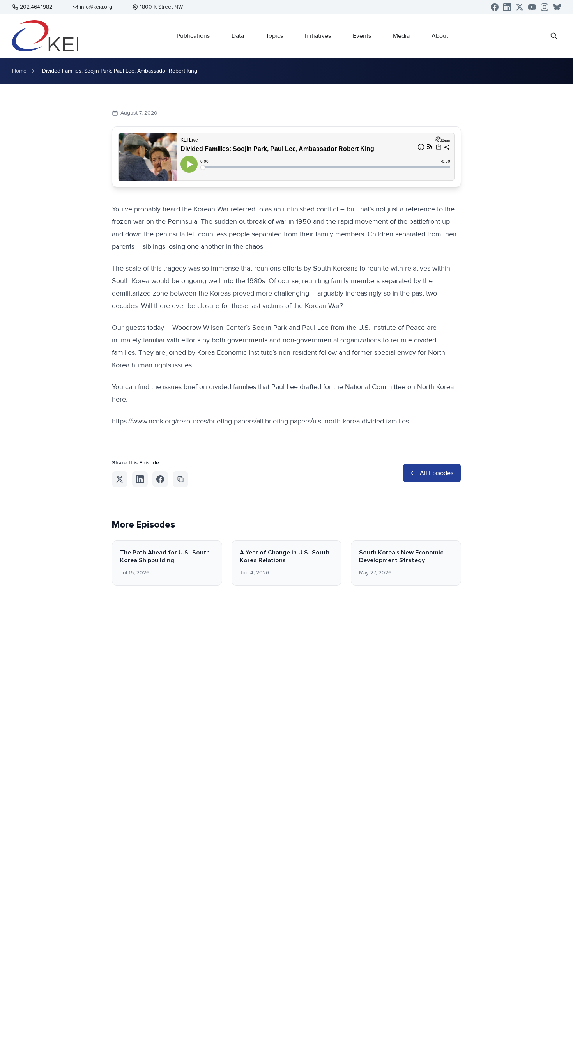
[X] (519, 7)
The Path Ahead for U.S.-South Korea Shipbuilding (165, 556)
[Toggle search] (554, 36)
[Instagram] (544, 7)
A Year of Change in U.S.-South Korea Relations (284, 556)
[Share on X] (119, 479)
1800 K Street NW (161, 7)
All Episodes (436, 473)
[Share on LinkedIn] (140, 479)
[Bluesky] (557, 7)
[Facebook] (495, 7)
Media (401, 36)
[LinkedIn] (507, 7)
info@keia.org (96, 7)
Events (362, 36)
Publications (193, 36)
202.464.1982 (36, 7)
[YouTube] (532, 7)
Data (238, 36)
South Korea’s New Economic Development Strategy (401, 556)
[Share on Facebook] (160, 479)
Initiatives (318, 36)
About (440, 36)
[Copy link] (180, 479)
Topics (274, 36)
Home (19, 70)
